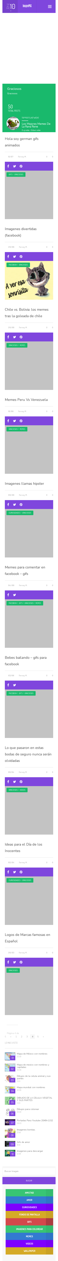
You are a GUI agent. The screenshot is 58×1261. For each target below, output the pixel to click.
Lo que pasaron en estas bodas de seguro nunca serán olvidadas (28, 754)
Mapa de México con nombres (32, 1053)
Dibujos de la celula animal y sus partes (34, 1077)
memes (22, 345)
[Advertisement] (29, 51)
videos (22, 790)
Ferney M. (22, 156)
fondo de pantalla (29, 1214)
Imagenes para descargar (30, 1151)
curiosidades (14, 513)
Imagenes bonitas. (26, 1129)
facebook (13, 265)
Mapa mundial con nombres (31, 1087)
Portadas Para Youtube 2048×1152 (35, 1120)
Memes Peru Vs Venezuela (26, 399)
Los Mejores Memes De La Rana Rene (36, 125)
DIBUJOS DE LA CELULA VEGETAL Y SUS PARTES (34, 1099)
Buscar (29, 1180)
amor (29, 1200)
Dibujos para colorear (28, 1109)
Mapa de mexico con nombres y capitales (33, 1066)
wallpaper (29, 1251)
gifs (10, 174)
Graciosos (18, 174)
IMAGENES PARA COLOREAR (29, 1229)
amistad (29, 1192)
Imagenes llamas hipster (24, 483)
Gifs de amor (23, 1142)
